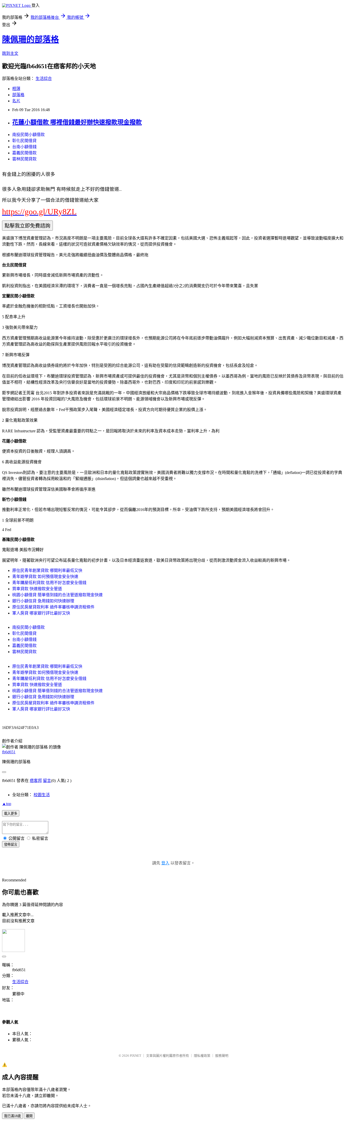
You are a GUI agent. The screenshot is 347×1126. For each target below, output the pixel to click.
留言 (47, 780)
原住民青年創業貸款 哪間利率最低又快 (47, 570)
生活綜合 (44, 78)
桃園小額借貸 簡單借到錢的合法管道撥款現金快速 (57, 595)
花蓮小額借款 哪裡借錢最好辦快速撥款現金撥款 (77, 122)
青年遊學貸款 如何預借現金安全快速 (45, 576)
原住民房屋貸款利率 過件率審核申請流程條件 (53, 607)
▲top (6, 803)
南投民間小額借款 (28, 134)
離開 (29, 1116)
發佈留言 (10, 844)
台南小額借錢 (24, 147)
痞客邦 (36, 780)
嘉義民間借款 (24, 153)
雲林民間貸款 (24, 159)
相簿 (16, 89)
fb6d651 (8, 752)
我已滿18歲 (12, 1116)
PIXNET (135, 1055)
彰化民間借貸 (24, 141)
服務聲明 (221, 1055)
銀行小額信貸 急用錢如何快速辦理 (43, 601)
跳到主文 (10, 53)
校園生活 (42, 795)
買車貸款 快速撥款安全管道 (37, 589)
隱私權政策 (202, 1055)
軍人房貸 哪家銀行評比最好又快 (41, 613)
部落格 (18, 95)
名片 (16, 101)
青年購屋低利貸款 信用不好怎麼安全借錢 (49, 583)
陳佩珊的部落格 (30, 39)
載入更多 (10, 813)
